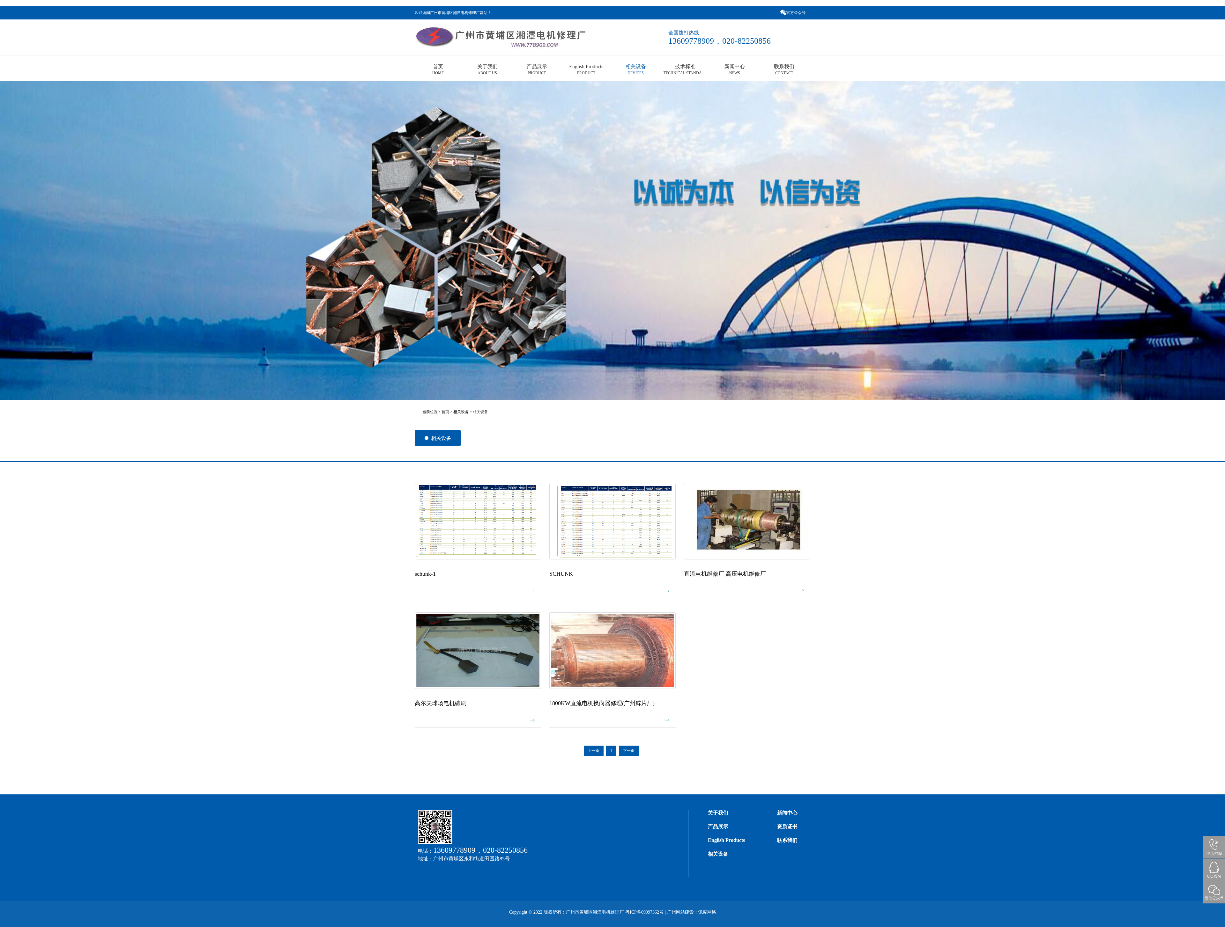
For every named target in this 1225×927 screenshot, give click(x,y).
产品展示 (537, 69)
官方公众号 (796, 13)
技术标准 (685, 69)
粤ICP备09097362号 (644, 912)
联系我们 (784, 69)
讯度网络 (707, 912)
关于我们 (487, 69)
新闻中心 (734, 69)
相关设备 (636, 69)
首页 (438, 69)
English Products (586, 69)
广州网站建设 (680, 912)
